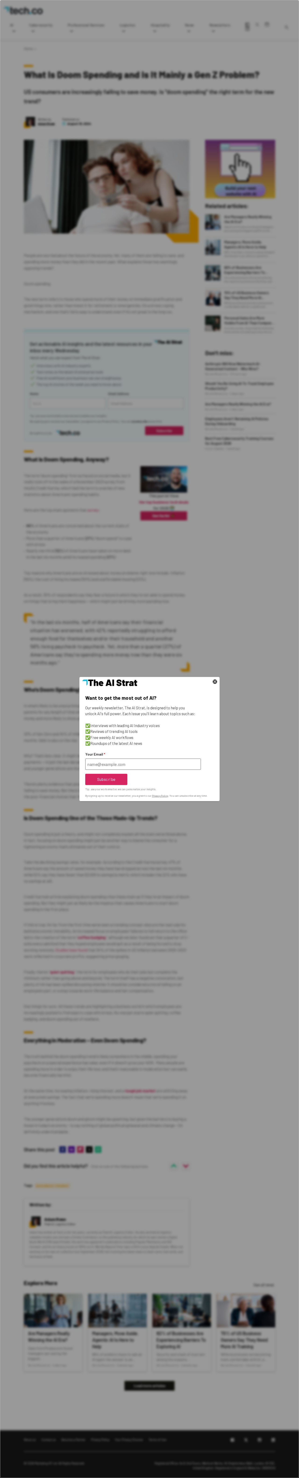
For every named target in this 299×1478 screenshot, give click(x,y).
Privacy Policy (160, 795)
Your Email (95, 754)
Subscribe (106, 779)
